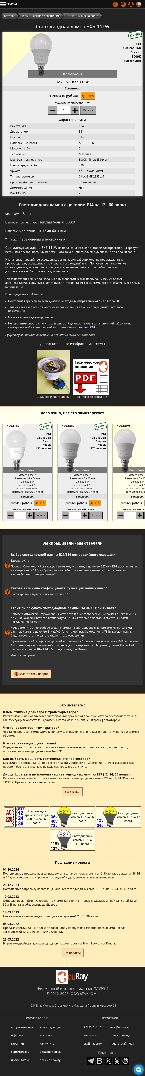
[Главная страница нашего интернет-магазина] (72, 977)
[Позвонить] (116, 4)
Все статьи (72, 792)
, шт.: (72, 103)
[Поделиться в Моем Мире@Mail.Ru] (125, 1060)
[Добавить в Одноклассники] (117, 1060)
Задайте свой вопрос (33, 674)
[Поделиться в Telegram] (91, 1060)
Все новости (72, 953)
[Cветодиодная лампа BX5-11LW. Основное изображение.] (72, 55)
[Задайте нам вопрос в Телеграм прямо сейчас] (139, 1070)
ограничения (86, 335)
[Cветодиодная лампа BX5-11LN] (27, 450)
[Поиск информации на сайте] (139, 4)
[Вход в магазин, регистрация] (131, 4)
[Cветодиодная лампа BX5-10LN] (82, 450)
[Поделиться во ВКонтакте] (100, 1060)
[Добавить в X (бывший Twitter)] (108, 1060)
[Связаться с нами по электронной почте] (123, 4)
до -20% (88, 96)
